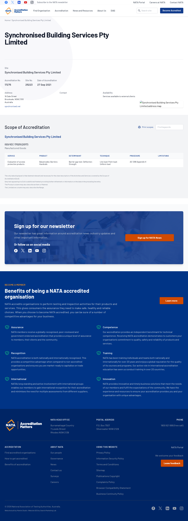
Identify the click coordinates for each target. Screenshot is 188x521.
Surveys (55, 476)
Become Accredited (172, 10)
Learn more (171, 300)
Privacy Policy (103, 452)
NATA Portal (139, 2)
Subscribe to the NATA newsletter (52, 2)
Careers (55, 482)
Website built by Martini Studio (16, 510)
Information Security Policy (110, 458)
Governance (57, 458)
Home (7, 20)
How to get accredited (16, 458)
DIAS (113, 10)
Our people (56, 452)
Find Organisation (41, 10)
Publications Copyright (108, 476)
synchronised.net (12, 106)
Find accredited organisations (20, 452)
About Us (101, 10)
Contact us (56, 470)
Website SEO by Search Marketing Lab (42, 510)
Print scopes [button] (147, 127)
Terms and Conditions (107, 464)
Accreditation (61, 10)
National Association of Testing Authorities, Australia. (36, 506)
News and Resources (83, 10)
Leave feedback (172, 463)
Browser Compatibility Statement (113, 487)
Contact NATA (176, 2)
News (53, 464)
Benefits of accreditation (18, 464)
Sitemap (100, 470)
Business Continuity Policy (110, 493)
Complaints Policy (105, 482)
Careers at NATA (157, 2)
